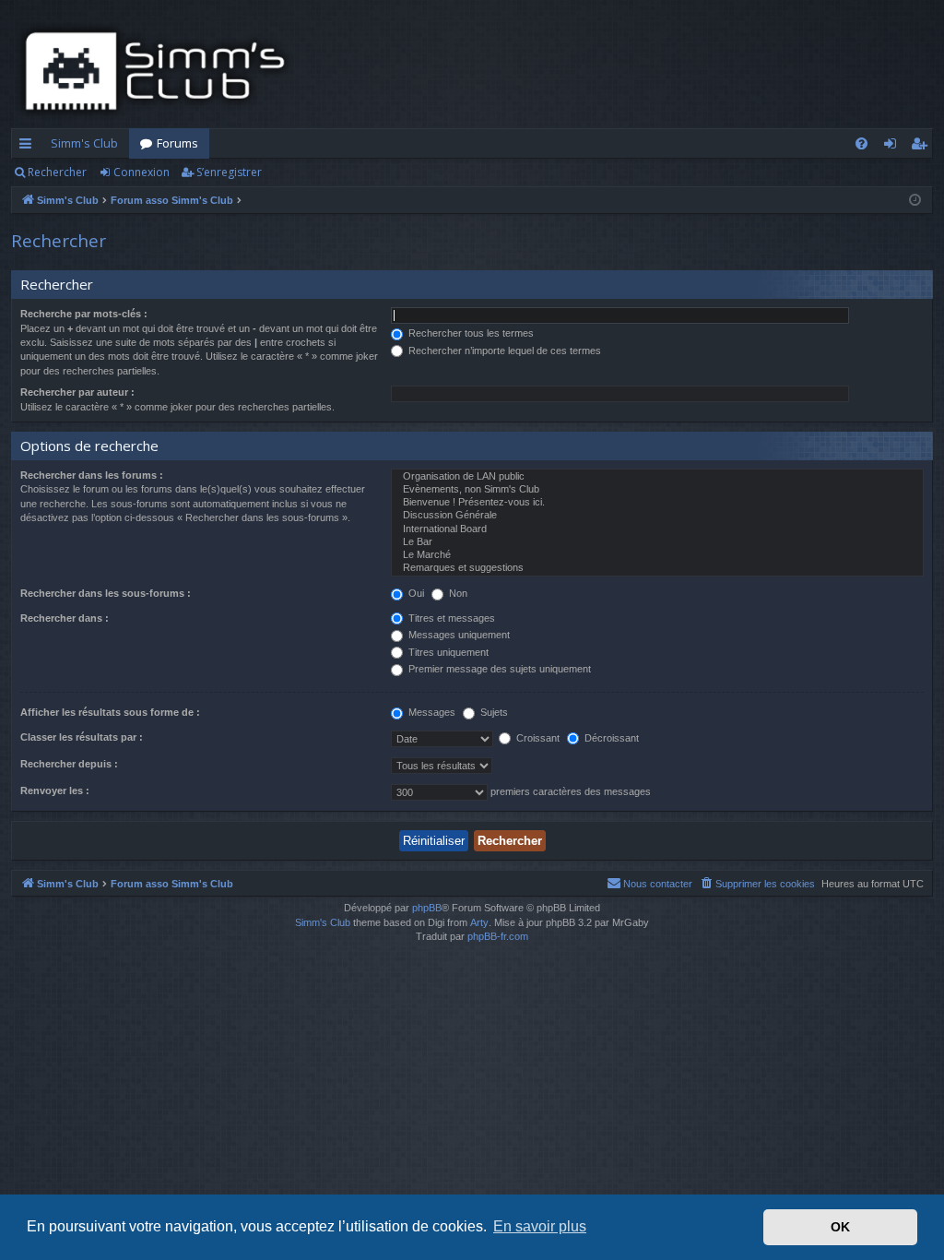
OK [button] (840, 1226)
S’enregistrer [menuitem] (922, 147)
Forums (177, 143)
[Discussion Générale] (657, 515)
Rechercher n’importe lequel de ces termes (503, 350)
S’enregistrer (229, 172)
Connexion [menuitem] (893, 147)
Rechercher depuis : (69, 763)
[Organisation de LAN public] (657, 476)
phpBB (427, 907)
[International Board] (657, 529)
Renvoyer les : (54, 790)
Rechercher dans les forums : (91, 475)
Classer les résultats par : (81, 737)
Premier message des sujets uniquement (498, 668)
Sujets (493, 712)
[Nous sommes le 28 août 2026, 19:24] (915, 200)
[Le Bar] (657, 542)
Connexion (141, 172)
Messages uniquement (458, 634)
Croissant (536, 737)
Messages (430, 712)
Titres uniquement (447, 652)
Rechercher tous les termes (470, 333)
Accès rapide (29, 147)
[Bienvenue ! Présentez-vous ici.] (657, 502)
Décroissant (610, 737)
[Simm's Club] (161, 71)
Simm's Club (84, 143)
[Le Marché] (657, 555)
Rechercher (57, 172)
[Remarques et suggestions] (657, 568)
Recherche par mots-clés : (84, 313)
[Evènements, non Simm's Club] (657, 489)
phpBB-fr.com (497, 936)
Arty (479, 922)
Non (456, 593)
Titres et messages (450, 618)
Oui (415, 593)
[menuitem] (861, 143)
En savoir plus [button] (539, 1226)
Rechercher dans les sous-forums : (105, 593)
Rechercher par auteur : (77, 392)
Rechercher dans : (64, 618)
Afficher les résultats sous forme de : (110, 712)
